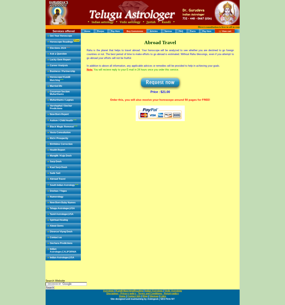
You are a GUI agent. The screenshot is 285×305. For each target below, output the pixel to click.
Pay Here (115, 31)
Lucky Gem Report (60, 59)
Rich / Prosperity (59, 138)
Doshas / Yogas (58, 191)
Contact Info (134, 296)
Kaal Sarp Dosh (58, 167)
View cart (226, 31)
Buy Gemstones (135, 31)
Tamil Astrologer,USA (61, 214)
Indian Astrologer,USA (62, 257)
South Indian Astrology (64, 184)
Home (87, 31)
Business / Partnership (62, 71)
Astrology (109, 291)
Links (163, 296)
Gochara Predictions (61, 243)
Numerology (56, 196)
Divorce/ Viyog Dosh (61, 231)
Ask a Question (58, 53)
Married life (56, 86)
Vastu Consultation (60, 132)
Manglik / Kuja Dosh (61, 155)
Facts (193, 31)
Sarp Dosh (55, 161)
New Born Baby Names (63, 202)
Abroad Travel (57, 179)
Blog (145, 296)
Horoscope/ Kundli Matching (60, 79)
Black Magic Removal (63, 126)
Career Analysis (59, 65)
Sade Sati (55, 173)
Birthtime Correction (61, 144)
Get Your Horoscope (61, 35)
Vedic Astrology (173, 291)
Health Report (57, 150)
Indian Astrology (154, 291)
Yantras (168, 31)
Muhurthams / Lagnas (62, 100)
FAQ (181, 31)
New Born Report (59, 114)
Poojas (100, 31)
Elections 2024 (59, 47)
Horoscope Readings (62, 41)
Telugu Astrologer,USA (62, 208)
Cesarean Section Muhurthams (60, 92)
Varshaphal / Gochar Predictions (61, 107)
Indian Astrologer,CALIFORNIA (63, 250)
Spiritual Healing (59, 220)
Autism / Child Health (63, 120)
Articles (154, 31)
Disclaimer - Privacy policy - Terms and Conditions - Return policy (142, 293)
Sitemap (153, 296)
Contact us (56, 237)
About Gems (57, 225)
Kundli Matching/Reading (130, 291)
